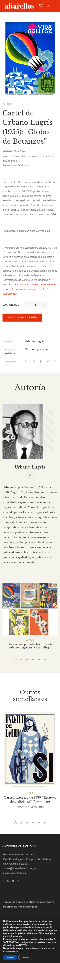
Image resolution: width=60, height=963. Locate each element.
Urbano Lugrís (34, 341)
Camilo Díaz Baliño (30, 807)
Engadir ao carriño (22, 317)
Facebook (3, 881)
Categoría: (9, 349)
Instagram (18, 881)
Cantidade (10, 305)
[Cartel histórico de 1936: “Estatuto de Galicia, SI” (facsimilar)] (30, 749)
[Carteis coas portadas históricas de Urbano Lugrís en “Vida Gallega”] (30, 609)
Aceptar (10, 957)
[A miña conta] (49, 5)
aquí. (47, 231)
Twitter (13, 881)
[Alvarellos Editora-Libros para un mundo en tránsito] (19, 6)
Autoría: (7, 341)
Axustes (25, 957)
